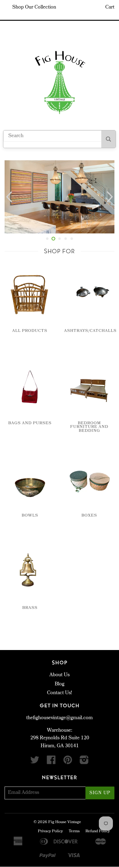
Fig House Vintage (64, 822)
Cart (109, 7)
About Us (59, 675)
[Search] (108, 139)
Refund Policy (97, 831)
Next (110, 196)
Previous (8, 196)
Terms (74, 831)
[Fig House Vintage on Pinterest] (67, 762)
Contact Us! (59, 693)
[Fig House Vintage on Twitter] (34, 762)
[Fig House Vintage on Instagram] (84, 762)
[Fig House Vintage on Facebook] (51, 762)
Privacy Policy (50, 831)
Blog (59, 684)
